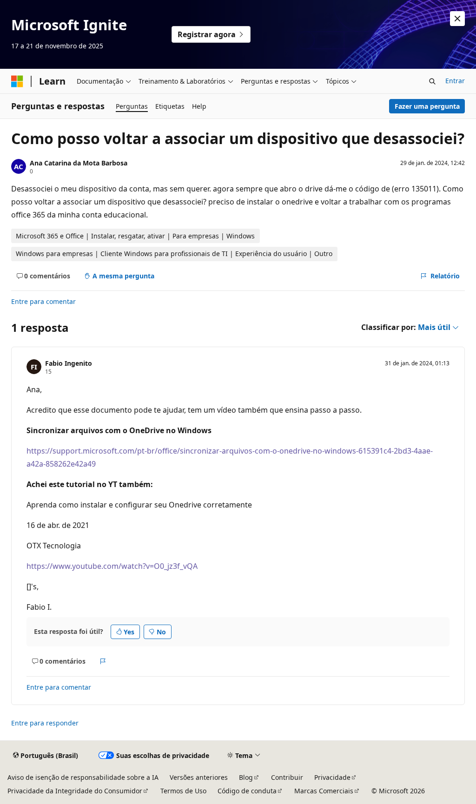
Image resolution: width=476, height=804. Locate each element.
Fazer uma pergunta (427, 106)
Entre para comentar (43, 301)
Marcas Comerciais (323, 790)
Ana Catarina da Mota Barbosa (78, 162)
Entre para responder (45, 722)
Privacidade (332, 777)
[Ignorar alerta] (457, 18)
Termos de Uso (183, 790)
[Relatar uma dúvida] (103, 661)
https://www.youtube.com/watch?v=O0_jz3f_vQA (112, 566)
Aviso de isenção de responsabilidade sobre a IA (83, 777)
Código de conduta (247, 790)
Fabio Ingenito (68, 363)
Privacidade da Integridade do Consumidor (74, 790)
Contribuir (287, 777)
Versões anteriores (199, 777)
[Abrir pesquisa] (432, 81)
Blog (246, 777)
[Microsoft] (17, 81)
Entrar (455, 80)
